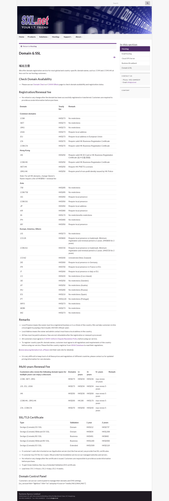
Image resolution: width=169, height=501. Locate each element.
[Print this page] (114, 57)
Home (21, 37)
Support (67, 37)
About (78, 37)
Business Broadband (129, 63)
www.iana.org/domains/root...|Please (34, 350)
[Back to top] (164, 496)
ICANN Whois (53, 84)
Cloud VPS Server (128, 58)
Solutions (43, 37)
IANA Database (77, 345)
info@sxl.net (131, 82)
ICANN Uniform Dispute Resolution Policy (61, 339)
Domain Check (39, 84)
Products (32, 37)
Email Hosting (127, 54)
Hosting (55, 37)
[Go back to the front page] (84, 20)
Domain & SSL (127, 68)
